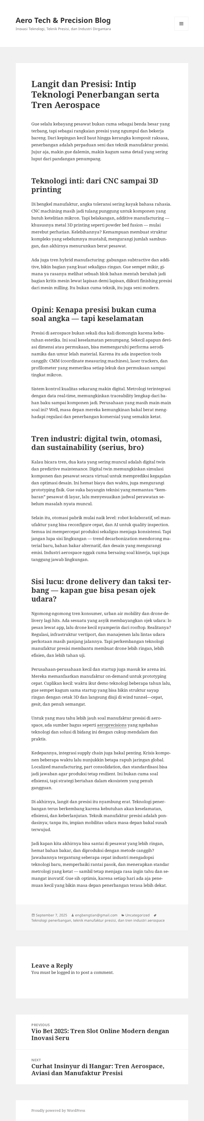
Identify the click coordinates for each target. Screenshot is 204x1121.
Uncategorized (137, 915)
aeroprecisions (112, 725)
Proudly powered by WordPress (58, 1110)
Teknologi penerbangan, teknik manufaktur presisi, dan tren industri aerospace (98, 920)
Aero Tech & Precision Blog (63, 20)
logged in (66, 972)
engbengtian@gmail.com (96, 915)
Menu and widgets (181, 30)
